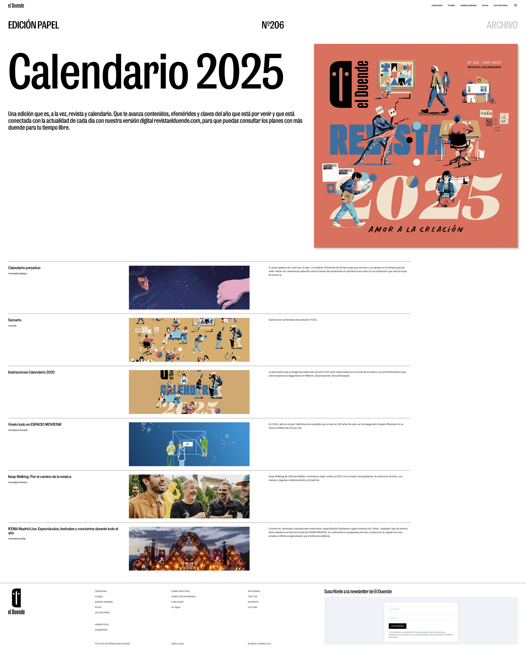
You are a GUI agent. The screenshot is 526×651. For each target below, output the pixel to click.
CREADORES (436, 5)
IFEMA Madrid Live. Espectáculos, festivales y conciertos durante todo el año (63, 530)
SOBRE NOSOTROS (180, 591)
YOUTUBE (252, 607)
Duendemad (101, 630)
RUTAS (485, 5)
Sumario (14, 320)
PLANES (451, 5)
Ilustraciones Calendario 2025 (31, 372)
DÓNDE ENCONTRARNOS (183, 596)
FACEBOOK (253, 602)
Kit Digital (176, 607)
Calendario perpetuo (24, 267)
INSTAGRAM (254, 591)
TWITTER (252, 596)
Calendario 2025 (146, 70)
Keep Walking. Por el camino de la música (39, 476)
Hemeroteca (102, 624)
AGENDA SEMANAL (468, 5)
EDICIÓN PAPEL (501, 5)
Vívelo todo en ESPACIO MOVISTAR (35, 424)
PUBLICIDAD (177, 602)
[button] (515, 5)
